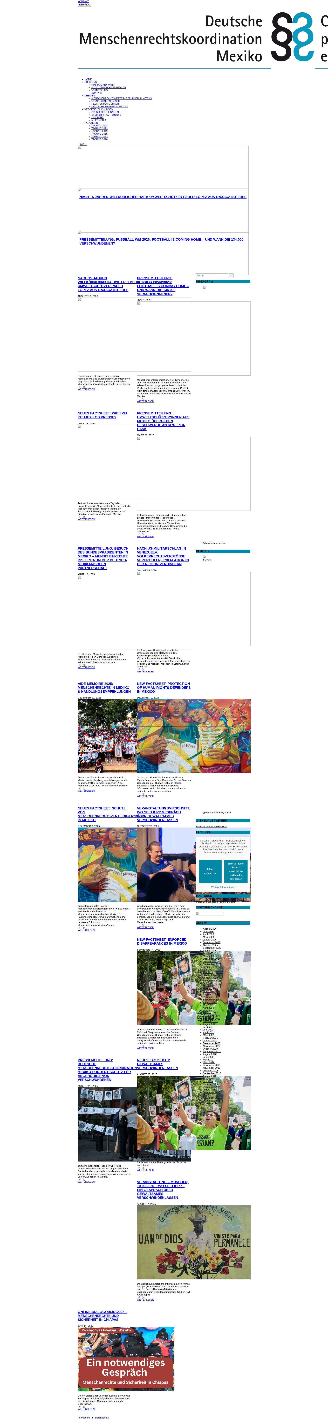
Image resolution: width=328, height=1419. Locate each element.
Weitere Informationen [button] (223, 887)
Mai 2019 (208, 1081)
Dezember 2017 (211, 1092)
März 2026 (209, 937)
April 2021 (208, 1032)
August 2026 (210, 928)
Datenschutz (102, 1417)
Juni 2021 (208, 1029)
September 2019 (212, 1073)
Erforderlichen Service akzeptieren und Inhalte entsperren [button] (236, 871)
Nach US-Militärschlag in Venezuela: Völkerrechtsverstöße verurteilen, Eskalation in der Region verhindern (163, 556)
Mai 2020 (208, 1059)
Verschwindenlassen (105, 101)
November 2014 (211, 1103)
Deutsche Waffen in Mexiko (109, 106)
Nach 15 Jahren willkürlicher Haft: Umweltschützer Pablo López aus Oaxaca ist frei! (103, 284)
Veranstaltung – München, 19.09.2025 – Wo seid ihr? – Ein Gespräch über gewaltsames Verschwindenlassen (163, 1190)
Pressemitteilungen (105, 112)
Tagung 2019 (99, 131)
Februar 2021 (210, 1037)
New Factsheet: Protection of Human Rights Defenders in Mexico (164, 687)
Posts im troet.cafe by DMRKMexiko (215, 901)
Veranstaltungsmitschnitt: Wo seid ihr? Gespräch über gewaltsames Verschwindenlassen (163, 814)
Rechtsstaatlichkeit (105, 103)
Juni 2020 (208, 1057)
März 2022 (209, 1010)
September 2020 (212, 1051)
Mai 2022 (208, 1005)
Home (88, 79)
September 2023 (212, 980)
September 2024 (212, 964)
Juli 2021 (208, 1027)
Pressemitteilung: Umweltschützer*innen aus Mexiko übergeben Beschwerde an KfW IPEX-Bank (163, 421)
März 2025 (209, 956)
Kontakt (96, 93)
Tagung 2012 (99, 136)
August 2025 (210, 950)
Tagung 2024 (99, 125)
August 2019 (210, 1076)
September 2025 (212, 947)
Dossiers (97, 117)
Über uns (91, 82)
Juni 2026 (208, 931)
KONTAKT (83, 1)
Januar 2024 (210, 975)
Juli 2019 (208, 1078)
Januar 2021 (210, 1040)
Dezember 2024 (211, 958)
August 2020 (210, 1054)
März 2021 (209, 1035)
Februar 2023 (210, 994)
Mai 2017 (208, 1095)
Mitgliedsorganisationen (108, 87)
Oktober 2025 (210, 945)
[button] (80, 387)
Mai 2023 (208, 986)
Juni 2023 (208, 983)
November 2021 (211, 1018)
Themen (90, 95)
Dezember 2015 (211, 1100)
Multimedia (98, 120)
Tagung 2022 (99, 128)
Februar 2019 (210, 1084)
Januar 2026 (210, 939)
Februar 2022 (210, 1013)
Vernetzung (99, 90)
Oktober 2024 (210, 961)
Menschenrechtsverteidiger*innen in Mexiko (121, 98)
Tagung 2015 (99, 133)
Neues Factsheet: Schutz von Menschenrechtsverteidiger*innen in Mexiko (111, 814)
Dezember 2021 (211, 1016)
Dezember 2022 (211, 997)
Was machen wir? (102, 84)
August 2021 (210, 1024)
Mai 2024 (208, 972)
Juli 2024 (208, 967)
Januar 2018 (210, 1089)
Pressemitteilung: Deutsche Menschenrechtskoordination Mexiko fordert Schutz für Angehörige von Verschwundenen (107, 1070)
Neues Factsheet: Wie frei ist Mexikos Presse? (102, 415)
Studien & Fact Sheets (106, 114)
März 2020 (209, 1062)
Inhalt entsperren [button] (210, 871)
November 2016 (211, 1097)
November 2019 (211, 1067)
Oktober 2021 (210, 1021)
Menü (83, 144)
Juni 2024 (208, 969)
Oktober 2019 (210, 1070)
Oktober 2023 (210, 977)
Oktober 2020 (210, 1048)
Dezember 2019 (211, 1065)
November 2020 (211, 1046)
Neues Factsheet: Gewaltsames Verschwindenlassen (157, 1064)
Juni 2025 (208, 953)
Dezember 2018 (211, 1087)
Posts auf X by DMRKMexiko (211, 826)
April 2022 (208, 1007)
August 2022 (210, 1002)
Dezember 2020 (211, 1043)
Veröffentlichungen (99, 109)
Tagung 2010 (99, 139)
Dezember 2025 (211, 942)
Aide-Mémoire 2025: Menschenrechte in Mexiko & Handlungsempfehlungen (104, 687)
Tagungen (91, 123)
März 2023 (209, 991)
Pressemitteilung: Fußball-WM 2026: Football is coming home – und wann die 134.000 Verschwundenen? (163, 286)
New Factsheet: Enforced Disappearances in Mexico (162, 941)
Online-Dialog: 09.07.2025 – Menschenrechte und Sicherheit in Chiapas (102, 1316)
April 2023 (208, 988)
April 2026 (208, 934)
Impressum (84, 1417)
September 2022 (212, 999)
